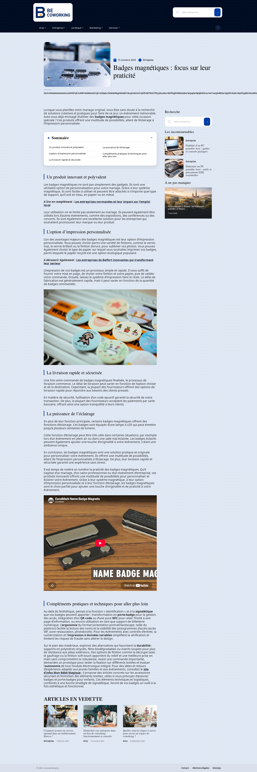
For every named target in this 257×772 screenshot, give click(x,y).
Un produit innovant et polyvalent (66, 147)
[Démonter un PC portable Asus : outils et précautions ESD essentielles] (174, 168)
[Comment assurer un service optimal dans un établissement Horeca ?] (60, 716)
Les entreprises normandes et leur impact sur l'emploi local (97, 203)
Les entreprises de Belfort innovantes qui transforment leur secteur (98, 261)
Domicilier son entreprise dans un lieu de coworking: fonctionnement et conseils (99, 733)
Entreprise (148, 60)
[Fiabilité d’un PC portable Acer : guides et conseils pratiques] (174, 146)
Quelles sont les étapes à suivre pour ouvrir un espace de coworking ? (139, 733)
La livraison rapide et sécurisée (64, 159)
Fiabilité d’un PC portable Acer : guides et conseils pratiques (198, 148)
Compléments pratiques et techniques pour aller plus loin (125, 155)
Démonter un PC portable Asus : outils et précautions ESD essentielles (198, 170)
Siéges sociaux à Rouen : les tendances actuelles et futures (186, 207)
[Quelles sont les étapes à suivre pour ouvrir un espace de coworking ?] (140, 716)
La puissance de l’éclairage (116, 147)
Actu (85, 741)
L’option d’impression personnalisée (67, 153)
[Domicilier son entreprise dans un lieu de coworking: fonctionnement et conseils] (100, 716)
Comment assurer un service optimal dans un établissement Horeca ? (60, 733)
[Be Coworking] (53, 12)
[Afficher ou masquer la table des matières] (111, 138)
